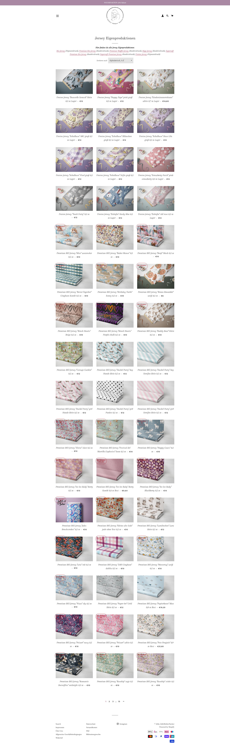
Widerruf (59, 738)
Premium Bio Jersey (87, 51)
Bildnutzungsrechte (93, 734)
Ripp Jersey (147, 51)
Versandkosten (91, 727)
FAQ (87, 731)
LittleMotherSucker (167, 724)
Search (58, 724)
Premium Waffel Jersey (119, 51)
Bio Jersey (61, 51)
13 (119, 701)
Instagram (123, 724)
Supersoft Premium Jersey (111, 54)
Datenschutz (90, 724)
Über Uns (59, 731)
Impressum (60, 727)
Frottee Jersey (141, 54)
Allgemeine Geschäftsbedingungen (69, 734)
